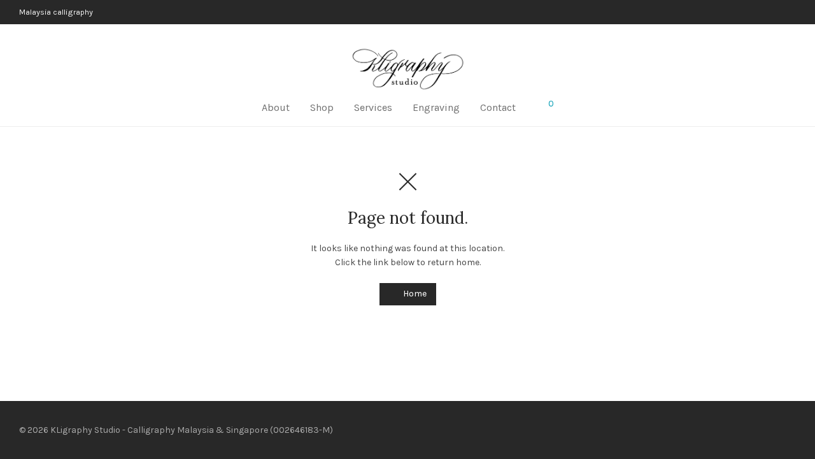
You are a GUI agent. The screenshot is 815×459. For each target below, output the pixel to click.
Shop (322, 107)
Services (373, 107)
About (276, 107)
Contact (498, 107)
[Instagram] (791, 429)
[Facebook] (770, 429)
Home (414, 293)
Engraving (436, 107)
